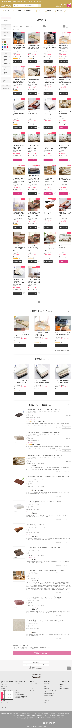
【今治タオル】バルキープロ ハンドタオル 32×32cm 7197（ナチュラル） (45, 455)
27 (8, 697)
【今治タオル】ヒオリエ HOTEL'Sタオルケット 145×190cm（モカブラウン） (46, 547)
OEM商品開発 (32, 687)
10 (3, 694)
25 (5, 697)
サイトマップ (46, 702)
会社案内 (60, 684)
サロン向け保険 (51, 715)
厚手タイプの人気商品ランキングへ (62, 350)
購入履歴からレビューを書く (41, 653)
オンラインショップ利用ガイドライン (50, 690)
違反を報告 (58, 427)
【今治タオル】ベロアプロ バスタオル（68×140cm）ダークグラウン (43, 409)
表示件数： (28, 26)
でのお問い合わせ (29, 664)
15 (12, 694)
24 (3, 697)
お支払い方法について (19, 688)
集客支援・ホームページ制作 (44, 717)
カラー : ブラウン (29, 534)
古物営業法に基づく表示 (49, 695)
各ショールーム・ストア (5, 684)
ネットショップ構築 (59, 715)
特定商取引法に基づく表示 (49, 693)
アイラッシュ (7, 10)
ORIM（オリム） (34, 412)
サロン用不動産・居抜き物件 (63, 713)
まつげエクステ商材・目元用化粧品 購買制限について (21, 697)
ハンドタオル (57, 457)
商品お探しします (33, 690)
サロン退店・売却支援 (17, 718)
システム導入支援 (16, 717)
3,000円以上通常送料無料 (6, 1)
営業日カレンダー (4, 686)
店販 (39, 10)
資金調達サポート (53, 713)
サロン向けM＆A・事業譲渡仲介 (19, 715)
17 (3, 695)
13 (8, 694)
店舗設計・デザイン (42, 715)
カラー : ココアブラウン (31, 488)
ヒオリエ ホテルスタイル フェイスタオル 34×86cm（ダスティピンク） (44, 597)
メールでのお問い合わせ (42, 664)
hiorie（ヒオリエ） (35, 435)
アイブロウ (28, 10)
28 (10, 697)
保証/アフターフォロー (34, 683)
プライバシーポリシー (48, 697)
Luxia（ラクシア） (35, 481)
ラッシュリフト (18, 10)
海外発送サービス (33, 688)
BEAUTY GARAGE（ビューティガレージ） (39, 527)
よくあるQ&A (36, 662)
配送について (18, 692)
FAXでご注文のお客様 (19, 694)
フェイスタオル (57, 503)
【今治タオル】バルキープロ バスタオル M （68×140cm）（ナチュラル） (45, 570)
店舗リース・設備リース (31, 715)
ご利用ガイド (18, 685)
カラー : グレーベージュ (31, 442)
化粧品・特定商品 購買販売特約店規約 (50, 685)
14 (10, 694)
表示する (4, 35)
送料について (18, 690)
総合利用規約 (46, 683)
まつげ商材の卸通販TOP (5, 15)
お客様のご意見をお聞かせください (64, 689)
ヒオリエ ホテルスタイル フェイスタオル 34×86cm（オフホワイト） (43, 501)
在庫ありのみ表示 (5, 81)
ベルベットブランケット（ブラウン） (36, 524)
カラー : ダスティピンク (31, 607)
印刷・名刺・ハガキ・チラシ (28, 718)
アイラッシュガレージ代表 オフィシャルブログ (28, 723)
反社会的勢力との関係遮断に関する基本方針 (50, 699)
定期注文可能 (5, 88)
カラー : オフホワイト (30, 511)
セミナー (68, 10)
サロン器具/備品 (5, 21)
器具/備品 (49, 10)
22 (12, 695)
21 (10, 695)
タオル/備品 (33, 411)
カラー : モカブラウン (30, 557)
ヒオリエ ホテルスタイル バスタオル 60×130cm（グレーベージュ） (43, 432)
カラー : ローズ (29, 630)
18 (5, 695)
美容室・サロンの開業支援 (43, 713)
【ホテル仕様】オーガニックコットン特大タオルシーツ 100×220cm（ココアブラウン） (47, 477)
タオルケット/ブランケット (60, 526)
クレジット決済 (25, 717)
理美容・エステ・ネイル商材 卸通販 (19, 713)
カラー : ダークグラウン (31, 419)
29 (12, 697)
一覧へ (68, 311)
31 (3, 698)
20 (8, 695)
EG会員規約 (46, 688)
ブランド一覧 (59, 10)
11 (5, 694)
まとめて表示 (39, 26)
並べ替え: (15, 26)
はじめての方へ (18, 683)
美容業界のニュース (33, 717)
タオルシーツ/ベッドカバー (60, 479)
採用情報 (60, 686)
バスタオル (56, 411)
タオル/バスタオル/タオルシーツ (45, 411)
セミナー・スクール (32, 713)
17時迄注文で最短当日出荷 (17, 1)
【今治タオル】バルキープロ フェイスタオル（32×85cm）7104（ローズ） (45, 620)
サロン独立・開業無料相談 (35, 685)
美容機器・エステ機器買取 (57, 717)
